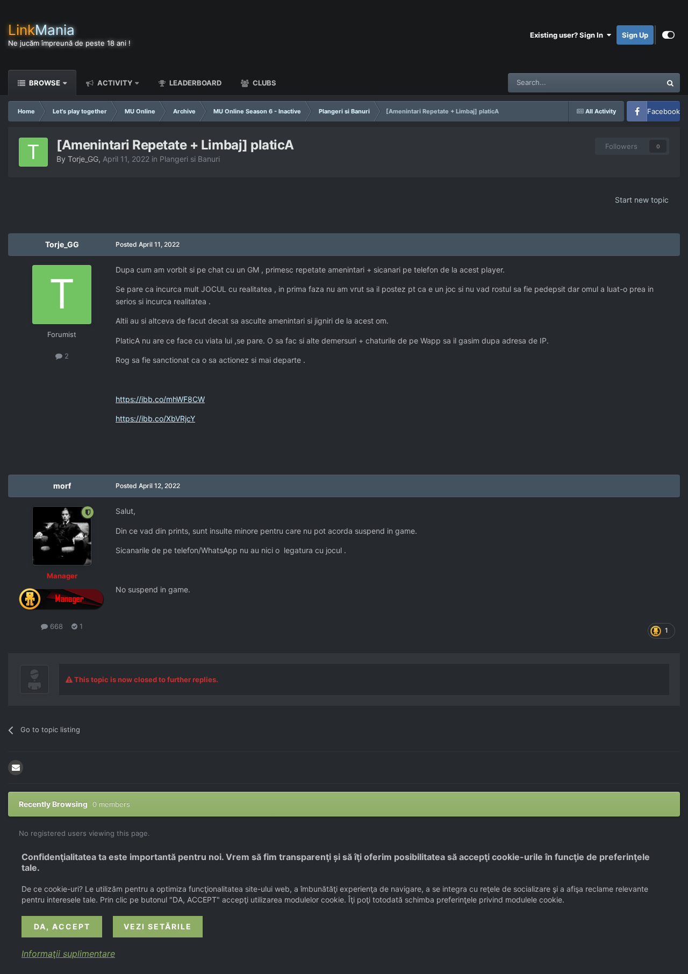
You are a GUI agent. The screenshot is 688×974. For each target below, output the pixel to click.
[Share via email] (15, 767)
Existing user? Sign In (568, 35)
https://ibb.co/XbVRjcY (155, 418)
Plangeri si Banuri (190, 158)
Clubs (263, 82)
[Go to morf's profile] (61, 535)
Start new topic (642, 199)
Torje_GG (83, 158)
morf (62, 485)
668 (55, 626)
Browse (43, 82)
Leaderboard (194, 82)
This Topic (630, 82)
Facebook (663, 111)
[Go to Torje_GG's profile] (33, 152)
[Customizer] (668, 35)
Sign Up (635, 35)
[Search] (670, 82)
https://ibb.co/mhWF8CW (160, 399)
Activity (114, 82)
